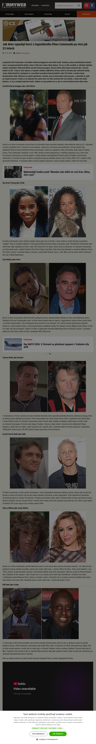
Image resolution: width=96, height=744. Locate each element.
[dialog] (48, 727)
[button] (48, 728)
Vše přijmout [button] (58, 734)
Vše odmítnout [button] (38, 734)
